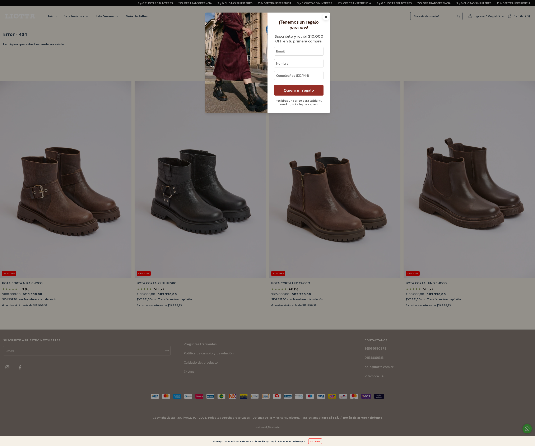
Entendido (315, 441)
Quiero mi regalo (299, 90)
